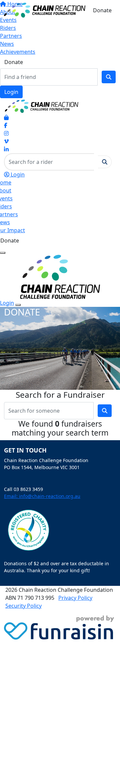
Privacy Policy (75, 597)
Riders (8, 28)
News (7, 43)
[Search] (109, 77)
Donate (13, 62)
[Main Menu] (2, 253)
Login (11, 92)
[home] (44, 9)
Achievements (17, 51)
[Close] (18, 305)
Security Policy (23, 605)
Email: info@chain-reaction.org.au (42, 496)
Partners (11, 35)
